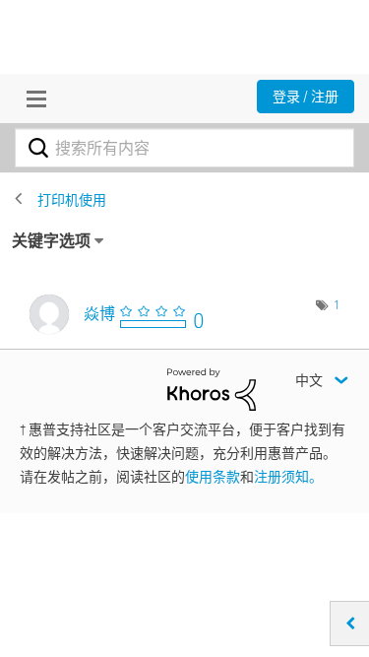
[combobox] (184, 147)
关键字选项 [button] (51, 240)
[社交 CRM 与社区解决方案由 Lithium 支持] (211, 388)
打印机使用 (71, 200)
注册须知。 (288, 477)
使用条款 (212, 477)
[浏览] (31, 98)
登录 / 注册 (305, 96)
